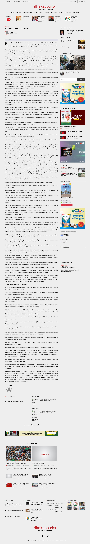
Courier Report (36, 465)
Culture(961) (49, 505)
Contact (68, 12)
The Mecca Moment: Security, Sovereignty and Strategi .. (20, 475)
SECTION (18, 12)
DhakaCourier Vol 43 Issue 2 (75, 136)
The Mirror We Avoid (72, 71)
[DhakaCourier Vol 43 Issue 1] (76, 509)
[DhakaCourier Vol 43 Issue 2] (69, 509)
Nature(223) (49, 509)
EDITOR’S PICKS (65, 37)
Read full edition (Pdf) (66, 200)
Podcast (47, 12)
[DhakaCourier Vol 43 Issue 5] (69, 505)
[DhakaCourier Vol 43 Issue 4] (76, 505)
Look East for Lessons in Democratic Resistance (45, 475)
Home (12, 12)
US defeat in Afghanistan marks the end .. (36, 519)
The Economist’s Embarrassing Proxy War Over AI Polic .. (21, 484)
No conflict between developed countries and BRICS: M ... (48, 411)
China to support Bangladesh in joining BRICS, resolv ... (48, 399)
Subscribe (76, 12)
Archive (61, 12)
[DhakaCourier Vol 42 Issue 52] (82, 509)
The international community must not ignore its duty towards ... (75, 32)
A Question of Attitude (38, 463)
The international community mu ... (16, 463)
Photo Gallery (27, 12)
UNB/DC (12, 32)
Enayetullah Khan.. (10, 465)
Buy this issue (69, 205)
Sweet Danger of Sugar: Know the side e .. (37, 511)
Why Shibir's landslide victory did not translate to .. (47, 484)
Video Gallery (38, 12)
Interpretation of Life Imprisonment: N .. (37, 503)
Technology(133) (59, 503)
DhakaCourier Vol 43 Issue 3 (75, 131)
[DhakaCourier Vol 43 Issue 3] (82, 505)
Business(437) (50, 503)
